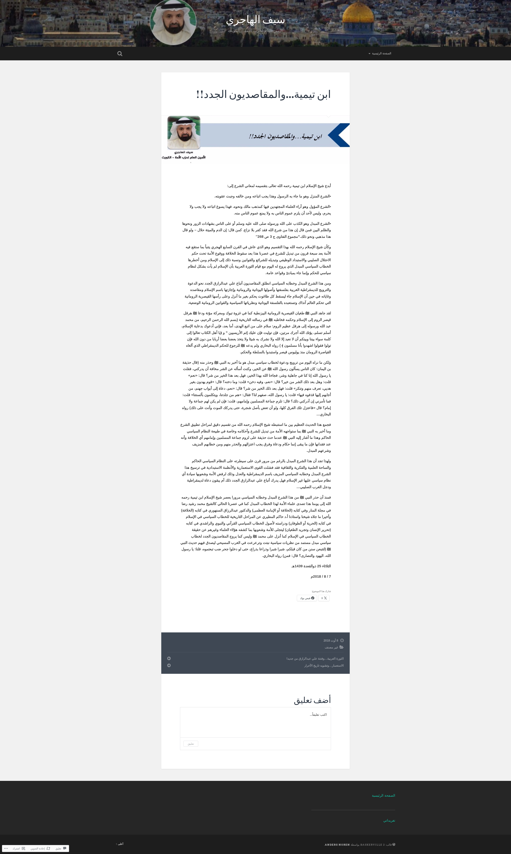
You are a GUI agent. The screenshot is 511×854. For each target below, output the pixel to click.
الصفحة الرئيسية (381, 53)
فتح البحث (120, 53)
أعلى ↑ (119, 843)
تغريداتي (389, 820)
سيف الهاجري (255, 19)
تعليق (191, 743)
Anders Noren (337, 844)
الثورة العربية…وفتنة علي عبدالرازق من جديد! (315, 658)
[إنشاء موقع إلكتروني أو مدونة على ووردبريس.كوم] (393, 844)
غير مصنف (331, 647)
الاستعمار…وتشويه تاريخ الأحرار (324, 665)
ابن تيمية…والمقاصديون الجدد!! (263, 94)
